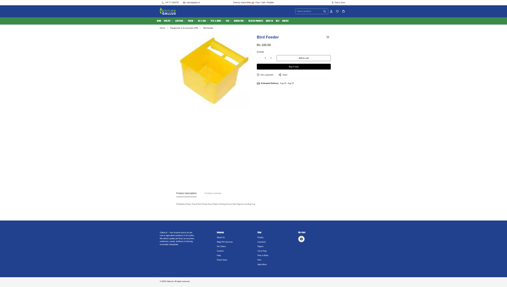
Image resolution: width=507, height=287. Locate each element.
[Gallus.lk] (168, 11)
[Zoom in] (248, 39)
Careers (220, 251)
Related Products (255, 20)
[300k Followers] (301, 239)
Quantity (260, 52)
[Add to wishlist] (328, 37)
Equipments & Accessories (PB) (184, 28)
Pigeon (190, 20)
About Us (269, 20)
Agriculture (239, 20)
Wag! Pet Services (225, 242)
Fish (227, 20)
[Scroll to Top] (502, 273)
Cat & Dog (202, 20)
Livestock (179, 20)
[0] (343, 11)
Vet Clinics (221, 246)
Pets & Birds (216, 20)
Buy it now (294, 67)
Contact (285, 20)
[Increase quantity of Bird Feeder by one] (271, 58)
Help (278, 20)
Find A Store (222, 260)
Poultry (167, 20)
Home (159, 20)
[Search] (324, 11)
